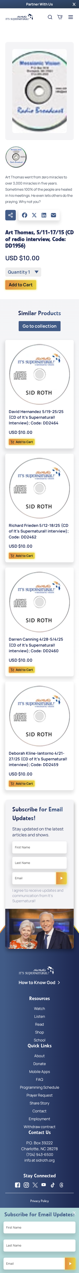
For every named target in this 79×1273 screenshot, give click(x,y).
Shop (39, 1032)
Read (39, 1024)
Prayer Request (40, 1095)
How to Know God (37, 982)
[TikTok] (52, 1185)
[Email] (53, 215)
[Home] (19, 17)
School (39, 1040)
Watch (39, 1008)
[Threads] (61, 1185)
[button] (74, 4)
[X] (34, 215)
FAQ (39, 1079)
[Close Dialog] (74, 1213)
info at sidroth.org (39, 1160)
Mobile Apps (39, 1071)
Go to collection (40, 326)
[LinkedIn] (44, 215)
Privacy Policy (39, 1201)
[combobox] (23, 272)
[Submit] (61, 878)
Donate (39, 1063)
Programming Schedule (39, 1087)
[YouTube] (44, 1185)
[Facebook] (24, 215)
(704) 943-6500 (39, 1154)
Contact (39, 1110)
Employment (39, 1118)
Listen (39, 1016)
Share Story (39, 1103)
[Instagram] (26, 1185)
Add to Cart (21, 285)
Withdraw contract (40, 1126)
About (39, 1055)
